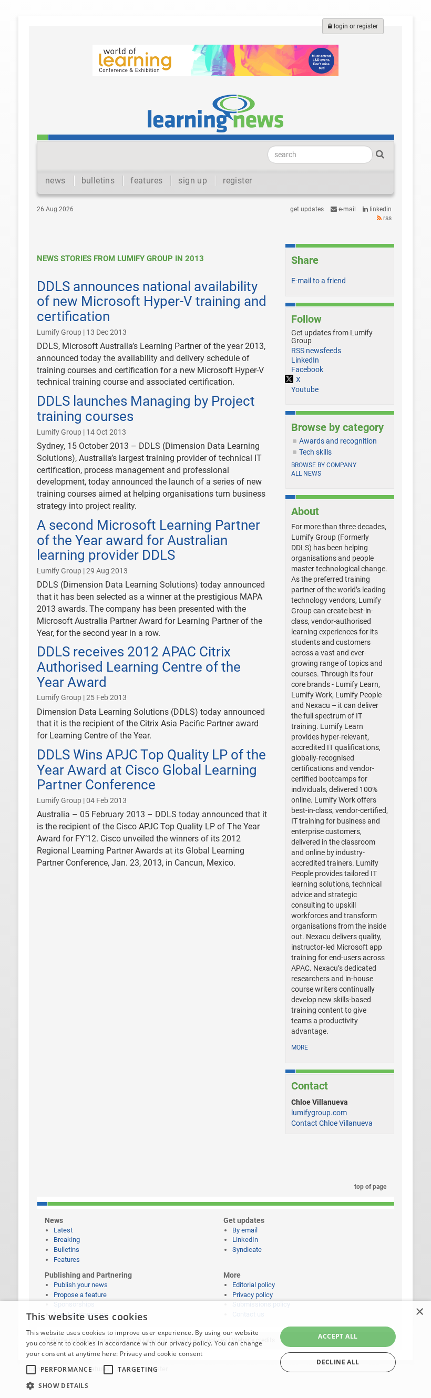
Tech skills (315, 452)
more (299, 1047)
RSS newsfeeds (316, 350)
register (237, 181)
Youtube (305, 389)
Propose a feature (80, 1295)
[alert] (215, 1349)
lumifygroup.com (319, 1112)
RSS (387, 218)
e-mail (346, 209)
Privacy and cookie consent (161, 1353)
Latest (63, 1230)
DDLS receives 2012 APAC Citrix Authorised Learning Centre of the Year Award (139, 667)
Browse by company (323, 465)
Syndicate (247, 1249)
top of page (369, 1186)
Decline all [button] (337, 1362)
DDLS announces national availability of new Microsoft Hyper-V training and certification (151, 301)
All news (306, 473)
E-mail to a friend (318, 280)
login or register (355, 26)
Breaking (67, 1239)
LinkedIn (380, 209)
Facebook (307, 369)
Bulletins (66, 1249)
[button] (147, 1385)
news (55, 181)
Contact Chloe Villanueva (332, 1123)
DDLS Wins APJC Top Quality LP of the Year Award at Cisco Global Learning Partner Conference (151, 770)
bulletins (98, 181)
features (146, 181)
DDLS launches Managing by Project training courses (146, 408)
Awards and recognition (338, 441)
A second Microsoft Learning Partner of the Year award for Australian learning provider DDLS (148, 540)
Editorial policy (253, 1285)
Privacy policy (252, 1295)
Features (67, 1259)
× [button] (419, 1312)
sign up (192, 181)
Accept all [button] (337, 1336)
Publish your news (81, 1285)
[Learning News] (215, 113)
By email (245, 1230)
